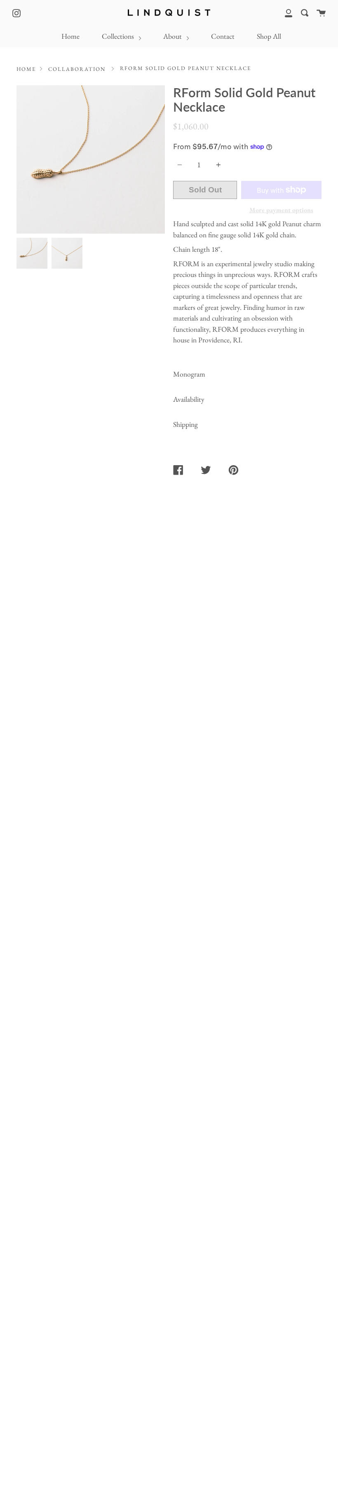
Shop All (269, 36)
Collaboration (77, 69)
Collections (119, 36)
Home (70, 36)
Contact (223, 36)
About (173, 36)
